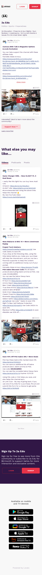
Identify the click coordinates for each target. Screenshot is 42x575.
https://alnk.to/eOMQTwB (20, 281)
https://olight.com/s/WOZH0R (24, 188)
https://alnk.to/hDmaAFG (12, 305)
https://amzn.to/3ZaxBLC (19, 186)
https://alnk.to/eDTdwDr (20, 296)
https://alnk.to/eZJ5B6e (25, 294)
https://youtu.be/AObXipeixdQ (14, 197)
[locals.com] (6, 6)
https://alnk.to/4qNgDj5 (21, 292)
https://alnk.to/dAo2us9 (22, 283)
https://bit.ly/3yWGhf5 (24, 310)
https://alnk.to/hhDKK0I (12, 362)
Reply (37, 114)
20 (13, 114)
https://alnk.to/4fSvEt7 (20, 285)
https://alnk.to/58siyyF (25, 287)
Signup (35, 7)
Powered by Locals (21, 568)
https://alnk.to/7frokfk (29, 267)
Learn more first (7, 131)
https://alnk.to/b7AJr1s (11, 278)
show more (21, 82)
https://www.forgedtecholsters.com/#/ (17, 249)
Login (22, 7)
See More (21, 428)
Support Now (10, 127)
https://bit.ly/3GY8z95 (11, 388)
